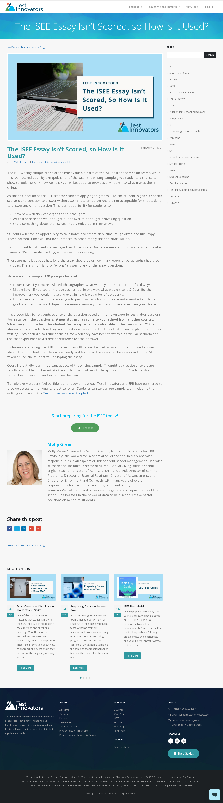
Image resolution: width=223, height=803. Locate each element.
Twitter (17, 528)
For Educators (177, 99)
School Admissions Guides (184, 157)
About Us (64, 709)
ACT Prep (118, 718)
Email (38, 528)
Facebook (9, 528)
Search (171, 47)
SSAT (172, 170)
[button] (80, 677)
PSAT (172, 144)
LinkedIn (23, 528)
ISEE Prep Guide (134, 606)
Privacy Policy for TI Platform (73, 730)
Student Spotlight (179, 176)
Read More (25, 667)
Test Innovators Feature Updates (188, 189)
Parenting (174, 137)
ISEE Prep (119, 709)
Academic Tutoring (123, 746)
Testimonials (66, 722)
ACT (171, 66)
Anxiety (173, 79)
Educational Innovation (182, 92)
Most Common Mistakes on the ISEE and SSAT (35, 608)
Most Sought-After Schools (184, 131)
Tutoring (174, 202)
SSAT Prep (119, 714)
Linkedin (183, 741)
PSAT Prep (119, 726)
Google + (31, 528)
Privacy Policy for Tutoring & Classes (78, 734)
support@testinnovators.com (194, 714)
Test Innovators (178, 183)
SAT (171, 151)
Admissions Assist (179, 73)
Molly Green (20, 162)
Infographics (176, 118)
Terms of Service (68, 726)
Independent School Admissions (49, 162)
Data (172, 85)
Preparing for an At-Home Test (88, 608)
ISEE (69, 162)
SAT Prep (118, 722)
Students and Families (163, 6)
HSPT (172, 105)
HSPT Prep (119, 730)
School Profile (177, 163)
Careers (63, 714)
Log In (209, 6)
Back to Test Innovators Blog (28, 47)
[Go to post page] (31, 587)
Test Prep (174, 196)
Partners (63, 718)
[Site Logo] (24, 6)
